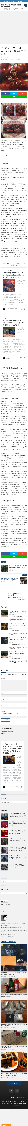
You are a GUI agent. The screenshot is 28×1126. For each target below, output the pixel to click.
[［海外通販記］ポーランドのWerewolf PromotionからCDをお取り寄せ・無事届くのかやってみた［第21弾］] (4, 850)
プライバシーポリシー (9, 1097)
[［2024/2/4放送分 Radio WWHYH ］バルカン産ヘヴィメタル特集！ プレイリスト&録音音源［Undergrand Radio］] (4, 816)
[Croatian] (4, 733)
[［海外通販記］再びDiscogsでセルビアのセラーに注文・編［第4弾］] (23, 580)
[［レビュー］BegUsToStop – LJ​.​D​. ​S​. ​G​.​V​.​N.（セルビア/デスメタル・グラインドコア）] (4, 626)
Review (9, 59)
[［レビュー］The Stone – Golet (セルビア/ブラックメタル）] (4, 613)
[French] (8, 732)
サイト (2, 705)
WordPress (16, 1105)
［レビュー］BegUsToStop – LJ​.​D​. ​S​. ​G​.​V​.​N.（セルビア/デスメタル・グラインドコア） (18, 625)
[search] (26, 893)
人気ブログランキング (5, 904)
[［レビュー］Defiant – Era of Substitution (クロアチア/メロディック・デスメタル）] (4, 867)
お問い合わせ (20, 1097)
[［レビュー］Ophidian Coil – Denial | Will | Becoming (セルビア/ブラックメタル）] (4, 568)
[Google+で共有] (22, 93)
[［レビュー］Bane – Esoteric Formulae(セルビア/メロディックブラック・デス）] (4, 654)
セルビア (10, 57)
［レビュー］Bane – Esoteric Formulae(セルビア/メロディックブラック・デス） (17, 653)
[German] (6, 732)
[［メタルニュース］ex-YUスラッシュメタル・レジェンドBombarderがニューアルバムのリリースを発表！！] (4, 833)
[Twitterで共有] (14, 93)
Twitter (3, 934)
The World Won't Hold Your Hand (11, 6)
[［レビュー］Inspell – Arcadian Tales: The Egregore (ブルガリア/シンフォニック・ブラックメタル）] (4, 858)
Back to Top (14, 1083)
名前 (2, 693)
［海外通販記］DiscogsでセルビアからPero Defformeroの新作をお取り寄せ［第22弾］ (18, 823)
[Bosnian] (2, 733)
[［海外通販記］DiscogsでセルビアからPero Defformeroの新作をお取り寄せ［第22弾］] (4, 824)
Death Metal (4, 59)
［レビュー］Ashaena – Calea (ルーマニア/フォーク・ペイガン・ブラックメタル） (18, 840)
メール (2, 699)
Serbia (12, 59)
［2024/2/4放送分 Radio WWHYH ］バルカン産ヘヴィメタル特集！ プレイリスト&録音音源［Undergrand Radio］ (18, 815)
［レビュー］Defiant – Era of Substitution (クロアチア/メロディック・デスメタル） (17, 866)
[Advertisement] (14, 26)
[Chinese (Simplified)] (4, 732)
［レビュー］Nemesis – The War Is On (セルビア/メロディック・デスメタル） (17, 639)
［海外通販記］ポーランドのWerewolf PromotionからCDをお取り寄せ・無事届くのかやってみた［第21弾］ (18, 849)
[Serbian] (12, 732)
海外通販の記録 (12, 976)
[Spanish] (10, 732)
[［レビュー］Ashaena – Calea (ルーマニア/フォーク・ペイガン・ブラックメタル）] (4, 841)
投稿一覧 (10, 595)
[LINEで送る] (14, 96)
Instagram (3, 936)
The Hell (15, 59)
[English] (2, 732)
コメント (3, 678)
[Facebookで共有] (5, 93)
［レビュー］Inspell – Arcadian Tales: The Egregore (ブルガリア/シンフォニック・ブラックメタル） (17, 857)
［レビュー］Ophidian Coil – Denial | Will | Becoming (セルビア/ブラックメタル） (18, 567)
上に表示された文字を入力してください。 (10, 713)
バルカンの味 (11, 1049)
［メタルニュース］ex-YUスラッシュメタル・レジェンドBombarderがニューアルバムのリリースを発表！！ (18, 832)
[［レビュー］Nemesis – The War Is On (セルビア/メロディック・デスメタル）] (4, 640)
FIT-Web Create (22, 1103)
